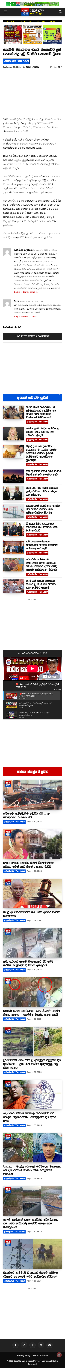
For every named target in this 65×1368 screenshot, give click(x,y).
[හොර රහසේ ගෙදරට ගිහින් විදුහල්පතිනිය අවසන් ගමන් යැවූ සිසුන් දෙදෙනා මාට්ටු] (32, 844)
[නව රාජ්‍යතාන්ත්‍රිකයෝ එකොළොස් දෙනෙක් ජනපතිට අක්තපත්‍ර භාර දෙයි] (13, 547)
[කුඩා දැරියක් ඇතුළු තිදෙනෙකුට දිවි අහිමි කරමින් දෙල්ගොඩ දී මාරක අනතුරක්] (32, 943)
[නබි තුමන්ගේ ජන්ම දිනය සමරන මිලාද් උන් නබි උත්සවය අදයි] (13, 476)
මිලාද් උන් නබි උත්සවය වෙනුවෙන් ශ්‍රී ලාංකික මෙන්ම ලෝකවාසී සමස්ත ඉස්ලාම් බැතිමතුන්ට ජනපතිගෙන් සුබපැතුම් (41, 453)
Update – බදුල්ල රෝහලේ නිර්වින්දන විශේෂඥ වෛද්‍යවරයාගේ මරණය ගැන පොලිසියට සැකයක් (32, 1170)
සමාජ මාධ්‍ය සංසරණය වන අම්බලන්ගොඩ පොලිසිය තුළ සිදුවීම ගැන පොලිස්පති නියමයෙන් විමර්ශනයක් (41, 412)
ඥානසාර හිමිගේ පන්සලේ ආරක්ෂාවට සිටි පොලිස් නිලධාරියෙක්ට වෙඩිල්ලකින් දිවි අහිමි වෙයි (29, 1117)
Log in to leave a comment (26, 292)
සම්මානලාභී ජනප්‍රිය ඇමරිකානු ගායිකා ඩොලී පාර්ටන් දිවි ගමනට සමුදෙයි (32, 22)
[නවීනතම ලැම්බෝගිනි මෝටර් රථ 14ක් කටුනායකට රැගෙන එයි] (32, 795)
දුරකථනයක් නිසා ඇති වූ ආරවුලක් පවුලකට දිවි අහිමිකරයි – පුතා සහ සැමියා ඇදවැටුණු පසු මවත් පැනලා (32, 1063)
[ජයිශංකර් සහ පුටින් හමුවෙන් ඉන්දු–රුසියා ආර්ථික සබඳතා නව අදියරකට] (13, 493)
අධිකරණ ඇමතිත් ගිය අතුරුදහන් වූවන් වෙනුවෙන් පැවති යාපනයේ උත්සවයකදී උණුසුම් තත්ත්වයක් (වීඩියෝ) (41, 564)
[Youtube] (49, 1345)
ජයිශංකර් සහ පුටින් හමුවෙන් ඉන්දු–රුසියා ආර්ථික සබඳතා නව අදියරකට (42, 491)
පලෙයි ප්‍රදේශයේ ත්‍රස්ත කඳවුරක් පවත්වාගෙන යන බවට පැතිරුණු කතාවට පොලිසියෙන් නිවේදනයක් (30, 1223)
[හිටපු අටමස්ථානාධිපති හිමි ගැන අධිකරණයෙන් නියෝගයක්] (32, 893)
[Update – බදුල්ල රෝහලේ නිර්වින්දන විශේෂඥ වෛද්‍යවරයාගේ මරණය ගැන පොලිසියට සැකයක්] (32, 1147)
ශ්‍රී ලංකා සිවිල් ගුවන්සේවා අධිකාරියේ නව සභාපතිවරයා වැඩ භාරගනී (42, 527)
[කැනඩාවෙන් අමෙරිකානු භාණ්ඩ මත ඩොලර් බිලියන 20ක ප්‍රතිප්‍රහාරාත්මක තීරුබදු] (13, 511)
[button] (5, 12)
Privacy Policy (23, 1355)
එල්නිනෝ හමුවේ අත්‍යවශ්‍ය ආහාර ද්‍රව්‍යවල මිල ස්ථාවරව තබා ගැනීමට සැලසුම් (41, 584)
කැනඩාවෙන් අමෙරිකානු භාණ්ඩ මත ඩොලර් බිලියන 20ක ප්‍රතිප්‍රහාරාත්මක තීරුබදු (43, 509)
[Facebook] (15, 1345)
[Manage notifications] (59, 1354)
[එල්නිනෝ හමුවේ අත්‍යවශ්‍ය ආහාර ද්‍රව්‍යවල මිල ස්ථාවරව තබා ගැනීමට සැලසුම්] (13, 586)
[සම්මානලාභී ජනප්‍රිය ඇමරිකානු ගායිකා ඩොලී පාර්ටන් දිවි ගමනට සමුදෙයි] (13, 433)
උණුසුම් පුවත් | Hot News (16, 60)
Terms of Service (40, 1355)
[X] (41, 1345)
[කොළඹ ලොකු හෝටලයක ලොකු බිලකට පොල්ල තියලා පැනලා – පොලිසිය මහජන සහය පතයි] (32, 992)
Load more (31, 599)
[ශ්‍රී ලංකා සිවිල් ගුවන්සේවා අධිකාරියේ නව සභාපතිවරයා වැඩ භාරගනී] (13, 529)
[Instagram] (24, 1345)
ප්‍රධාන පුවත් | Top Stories (14, 1231)
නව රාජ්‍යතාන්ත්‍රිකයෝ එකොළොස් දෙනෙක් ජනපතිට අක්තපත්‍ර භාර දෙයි (42, 545)
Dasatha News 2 (32, 67)
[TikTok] (32, 1345)
